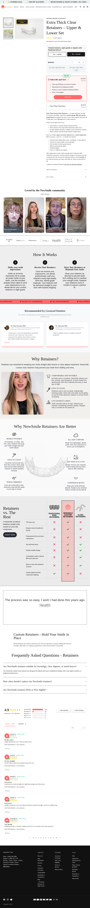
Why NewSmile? (41, 859)
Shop (76, 7)
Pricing (22, 7)
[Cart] (88, 7)
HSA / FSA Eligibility (58, 861)
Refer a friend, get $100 (76, 866)
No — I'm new (76, 54)
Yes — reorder (57, 54)
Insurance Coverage (40, 869)
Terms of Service (57, 866)
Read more (7, 342)
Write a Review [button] (79, 710)
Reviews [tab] (7, 724)
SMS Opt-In (6, 866)
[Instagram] (8, 900)
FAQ (73, 856)
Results (16, 7)
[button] (81, 7)
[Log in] (84, 7)
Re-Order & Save (57, 7)
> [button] (60, 838)
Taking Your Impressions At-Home (76, 860)
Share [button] (8, 748)
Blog (39, 879)
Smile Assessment (68, 7)
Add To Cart (68, 97)
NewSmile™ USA (8, 852)
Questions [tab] (21, 724)
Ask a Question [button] (64, 710)
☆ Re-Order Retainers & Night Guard (41, 884)
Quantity (51, 62)
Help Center (75, 878)
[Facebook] (4, 900)
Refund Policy (58, 869)
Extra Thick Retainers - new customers (14, 744)
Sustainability (41, 872)
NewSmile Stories (75, 870)
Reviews (40, 863)
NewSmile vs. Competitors (41, 876)
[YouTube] (11, 900)
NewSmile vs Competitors (75, 875)
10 (56, 838)
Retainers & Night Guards (43, 7)
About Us (40, 856)
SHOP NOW (10, 535)
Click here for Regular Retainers (73, 164)
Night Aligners (30, 7)
